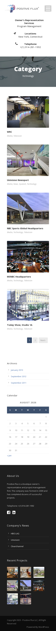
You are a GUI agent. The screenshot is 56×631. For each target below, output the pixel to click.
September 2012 (18, 376)
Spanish (22, 184)
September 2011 (18, 382)
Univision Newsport (18, 180)
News (15, 184)
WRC (9, 131)
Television (17, 135)
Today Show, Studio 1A (19, 324)
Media (9, 135)
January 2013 (17, 370)
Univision (15, 539)
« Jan (9, 455)
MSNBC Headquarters (19, 276)
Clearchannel (17, 546)
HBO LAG (15, 533)
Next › (43, 340)
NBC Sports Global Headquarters (25, 228)
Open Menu (48, 8)
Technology (32, 184)
